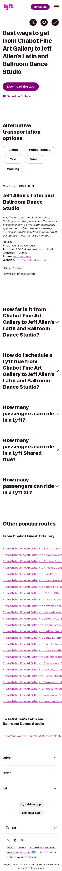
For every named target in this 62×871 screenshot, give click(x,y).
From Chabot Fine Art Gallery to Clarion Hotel (32, 599)
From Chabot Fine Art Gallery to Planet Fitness (32, 644)
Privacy (22, 847)
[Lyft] (8, 6)
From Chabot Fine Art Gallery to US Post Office (32, 593)
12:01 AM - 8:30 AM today (21, 245)
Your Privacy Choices (18, 852)
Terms (10, 847)
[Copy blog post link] (55, 22)
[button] (56, 6)
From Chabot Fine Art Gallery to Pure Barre (30, 574)
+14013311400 (22, 256)
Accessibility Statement (43, 847)
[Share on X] (33, 22)
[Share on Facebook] (44, 22)
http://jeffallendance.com (32, 260)
